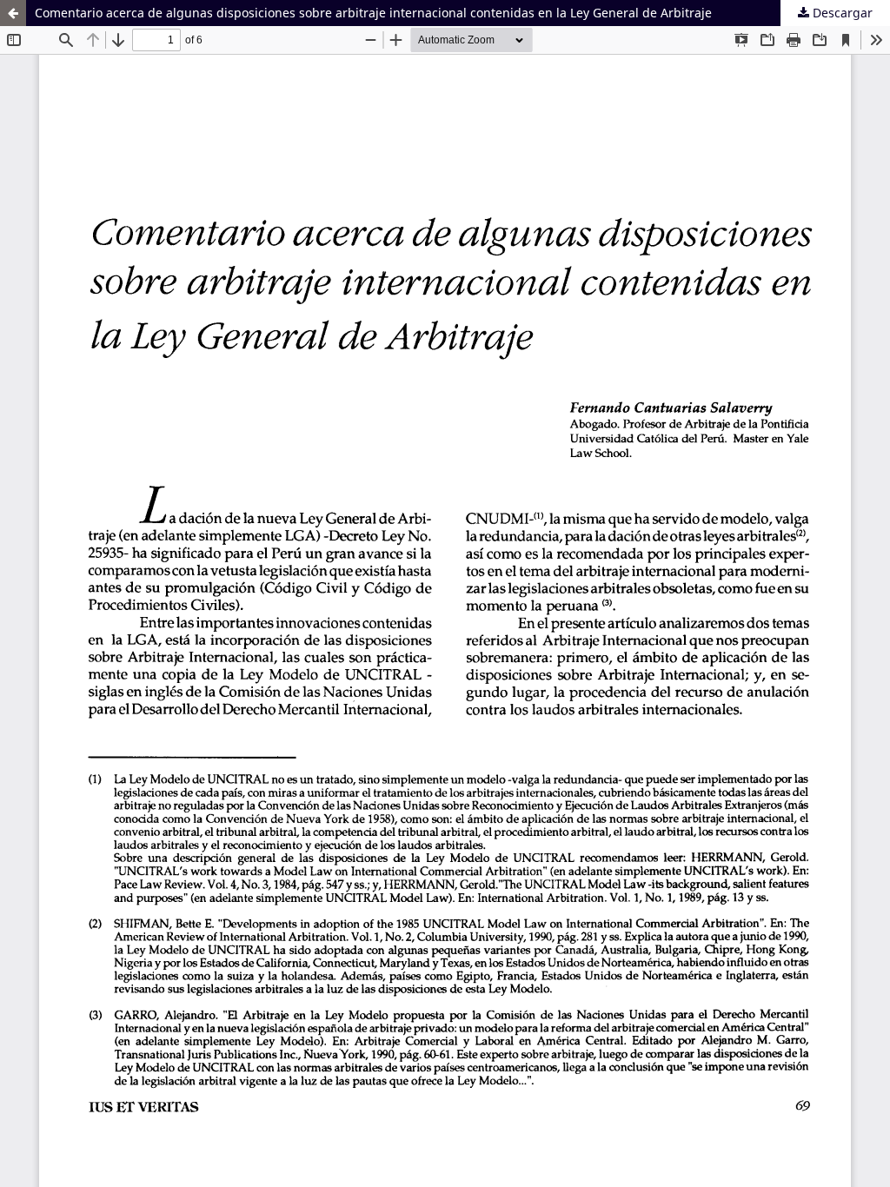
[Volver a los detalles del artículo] (13, 13)
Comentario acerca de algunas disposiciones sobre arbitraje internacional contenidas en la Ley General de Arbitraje (373, 12)
